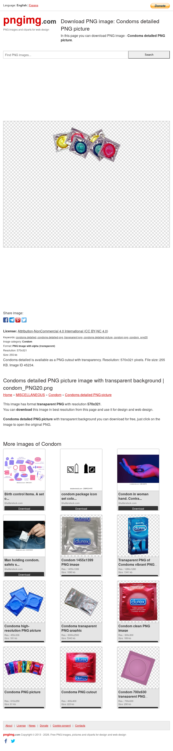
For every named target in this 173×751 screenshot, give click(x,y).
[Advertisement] (86, 91)
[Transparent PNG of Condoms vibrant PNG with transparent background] (138, 536)
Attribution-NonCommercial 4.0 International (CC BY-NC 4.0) (63, 331)
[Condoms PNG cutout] (81, 668)
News (32, 725)
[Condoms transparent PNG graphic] (81, 601)
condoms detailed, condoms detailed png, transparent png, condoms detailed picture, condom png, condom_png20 (82, 337)
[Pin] (17, 319)
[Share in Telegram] (11, 319)
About (8, 725)
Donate (44, 725)
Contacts (80, 725)
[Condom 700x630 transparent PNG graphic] (138, 668)
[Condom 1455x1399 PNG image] (81, 536)
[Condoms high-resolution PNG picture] (24, 602)
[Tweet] (24, 319)
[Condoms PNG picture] (24, 668)
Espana (33, 5)
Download (24, 508)
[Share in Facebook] (5, 319)
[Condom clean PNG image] (138, 602)
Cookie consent (62, 725)
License (21, 725)
